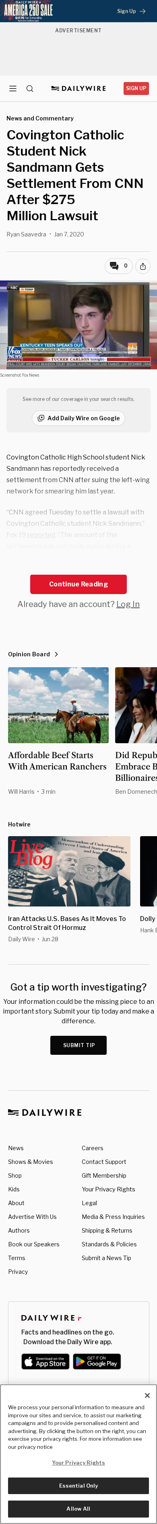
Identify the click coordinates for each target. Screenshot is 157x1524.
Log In (128, 604)
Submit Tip (79, 1045)
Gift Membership (104, 1175)
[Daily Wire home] (79, 88)
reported (41, 535)
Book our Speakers (34, 1244)
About (16, 1202)
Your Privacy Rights (108, 1189)
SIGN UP (136, 88)
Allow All (78, 1508)
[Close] (147, 1395)
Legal (89, 1202)
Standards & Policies (109, 1244)
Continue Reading (78, 584)
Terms (16, 1257)
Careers (92, 1148)
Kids (14, 1189)
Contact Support (104, 1161)
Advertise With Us (32, 1216)
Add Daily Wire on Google (84, 418)
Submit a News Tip (106, 1257)
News (16, 1148)
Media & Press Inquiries (113, 1216)
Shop (15, 1175)
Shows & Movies (30, 1161)
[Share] (143, 266)
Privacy (18, 1271)
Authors (19, 1230)
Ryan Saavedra (26, 234)
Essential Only (78, 1485)
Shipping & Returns (107, 1230)
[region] (78, 1454)
